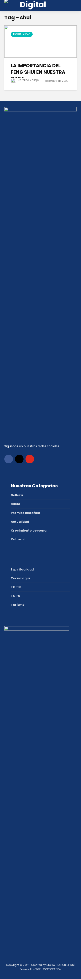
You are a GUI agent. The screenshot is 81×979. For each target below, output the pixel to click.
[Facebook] (8, 459)
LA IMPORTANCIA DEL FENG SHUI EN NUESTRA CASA (38, 72)
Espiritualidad (21, 34)
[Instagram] (19, 459)
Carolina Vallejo (28, 80)
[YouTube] (29, 459)
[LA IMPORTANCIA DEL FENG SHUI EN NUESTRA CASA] (40, 41)
